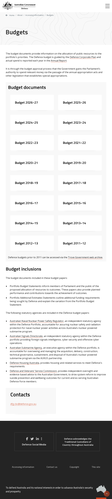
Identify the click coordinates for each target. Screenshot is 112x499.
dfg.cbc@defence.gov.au (23, 404)
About (19, 15)
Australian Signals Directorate (26, 336)
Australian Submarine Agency (26, 347)
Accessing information (34, 15)
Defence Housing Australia (24, 362)
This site (96, 467)
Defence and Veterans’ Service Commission (33, 371)
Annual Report (59, 60)
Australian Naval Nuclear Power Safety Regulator (37, 321)
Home (11, 15)
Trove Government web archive (85, 257)
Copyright (74, 467)
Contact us (52, 467)
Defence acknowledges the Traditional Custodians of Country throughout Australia (77, 441)
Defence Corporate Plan (83, 57)
